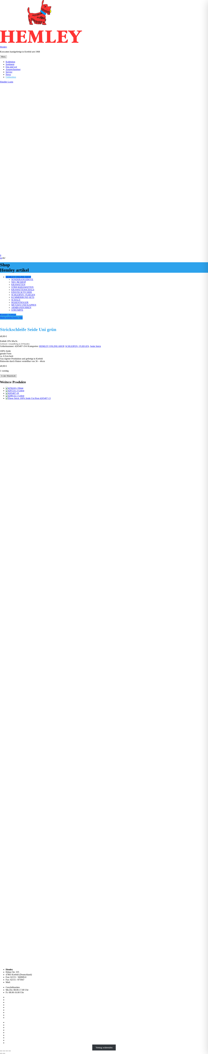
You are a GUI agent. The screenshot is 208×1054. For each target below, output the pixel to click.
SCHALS (15, 300)
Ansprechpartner (13, 69)
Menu (3, 57)
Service (9, 72)
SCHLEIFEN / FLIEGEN (23, 295)
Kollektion (10, 62)
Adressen (10, 1002)
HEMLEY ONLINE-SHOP (18, 277)
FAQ (8, 1017)
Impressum (10, 1022)
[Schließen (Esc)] (9, 1050)
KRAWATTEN (18, 284)
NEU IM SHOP (18, 282)
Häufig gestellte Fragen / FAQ (11, 317)
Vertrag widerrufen (104, 1047)
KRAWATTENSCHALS (22, 289)
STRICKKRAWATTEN (22, 287)
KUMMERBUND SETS (22, 297)
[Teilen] (7, 1050)
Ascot (8, 1015)
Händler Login (6, 82)
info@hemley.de (18, 982)
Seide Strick (95, 346)
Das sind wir (11, 67)
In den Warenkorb (8, 376)
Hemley (3, 47)
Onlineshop (11, 77)
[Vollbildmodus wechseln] (4, 1050)
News (8, 74)
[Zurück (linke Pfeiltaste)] (1, 1053)
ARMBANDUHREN (21, 307)
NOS (8, 1012)
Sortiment (10, 64)
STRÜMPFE (17, 310)
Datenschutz (11, 1025)
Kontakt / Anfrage (8, 315)
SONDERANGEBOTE (22, 279)
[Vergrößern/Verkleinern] (1, 1050)
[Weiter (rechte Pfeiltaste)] (4, 1053)
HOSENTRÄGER (19, 302)
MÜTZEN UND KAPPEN (23, 305)
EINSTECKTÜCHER (21, 292)
